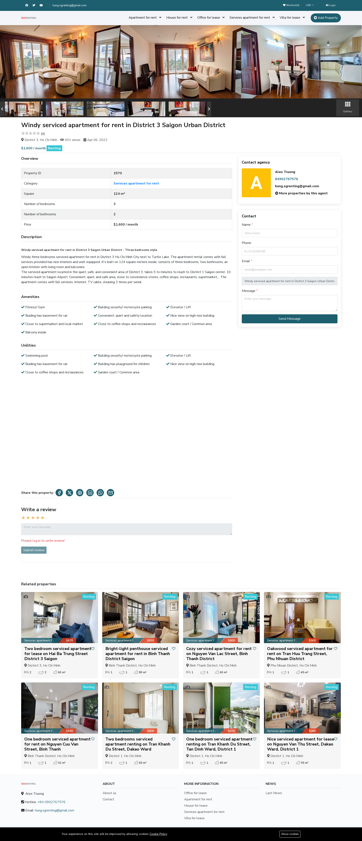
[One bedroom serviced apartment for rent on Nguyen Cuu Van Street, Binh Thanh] (59, 708)
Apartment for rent (143, 17)
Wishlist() (292, 5)
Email (246, 261)
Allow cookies (290, 834)
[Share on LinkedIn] (90, 492)
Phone (246, 243)
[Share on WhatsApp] (100, 492)
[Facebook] (28, 5)
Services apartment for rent (250, 17)
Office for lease (208, 17)
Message (249, 291)
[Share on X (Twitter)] (69, 492)
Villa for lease (290, 17)
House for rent (177, 17)
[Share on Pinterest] (79, 492)
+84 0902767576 (51, 802)
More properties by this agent (303, 193)
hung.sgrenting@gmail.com (70, 5)
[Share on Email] (110, 492)
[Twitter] (36, 5)
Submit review (33, 550)
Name (246, 224)
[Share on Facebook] (59, 492)
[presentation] (2, 109)
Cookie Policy (158, 834)
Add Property (327, 18)
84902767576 (286, 179)
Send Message (290, 318)
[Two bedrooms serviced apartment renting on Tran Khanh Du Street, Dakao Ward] (140, 708)
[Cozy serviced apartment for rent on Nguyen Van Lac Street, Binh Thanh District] (221, 617)
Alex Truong (285, 172)
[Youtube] (43, 5)
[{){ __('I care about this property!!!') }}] (93, 648)
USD (309, 5)
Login (332, 5)
